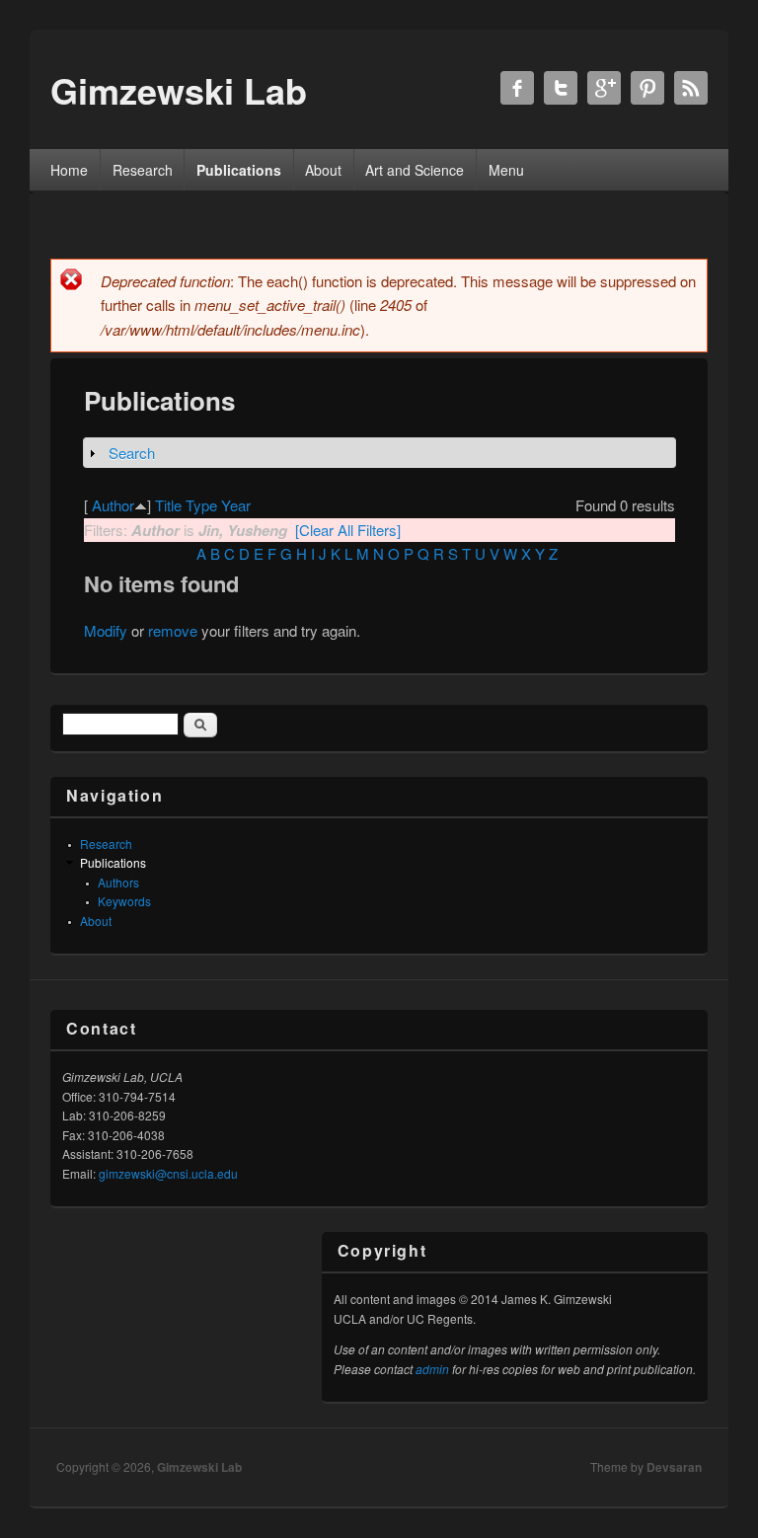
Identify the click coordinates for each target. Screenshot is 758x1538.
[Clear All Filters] (348, 529)
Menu (506, 170)
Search (132, 452)
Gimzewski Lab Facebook (517, 88)
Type (201, 505)
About (323, 170)
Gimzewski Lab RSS (691, 88)
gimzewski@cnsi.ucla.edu (168, 1173)
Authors (118, 882)
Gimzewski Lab (199, 1467)
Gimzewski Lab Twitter (560, 88)
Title (168, 505)
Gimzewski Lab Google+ (604, 88)
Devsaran (674, 1467)
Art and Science (414, 170)
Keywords (124, 900)
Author (113, 505)
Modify (105, 630)
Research (143, 170)
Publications (238, 170)
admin (432, 1368)
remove (172, 630)
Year (236, 505)
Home (69, 170)
